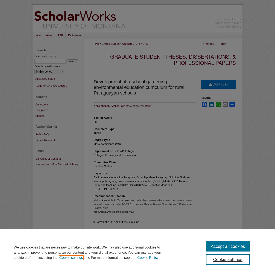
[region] (137, 252)
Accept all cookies (228, 246)
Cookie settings (71, 257)
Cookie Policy (148, 257)
